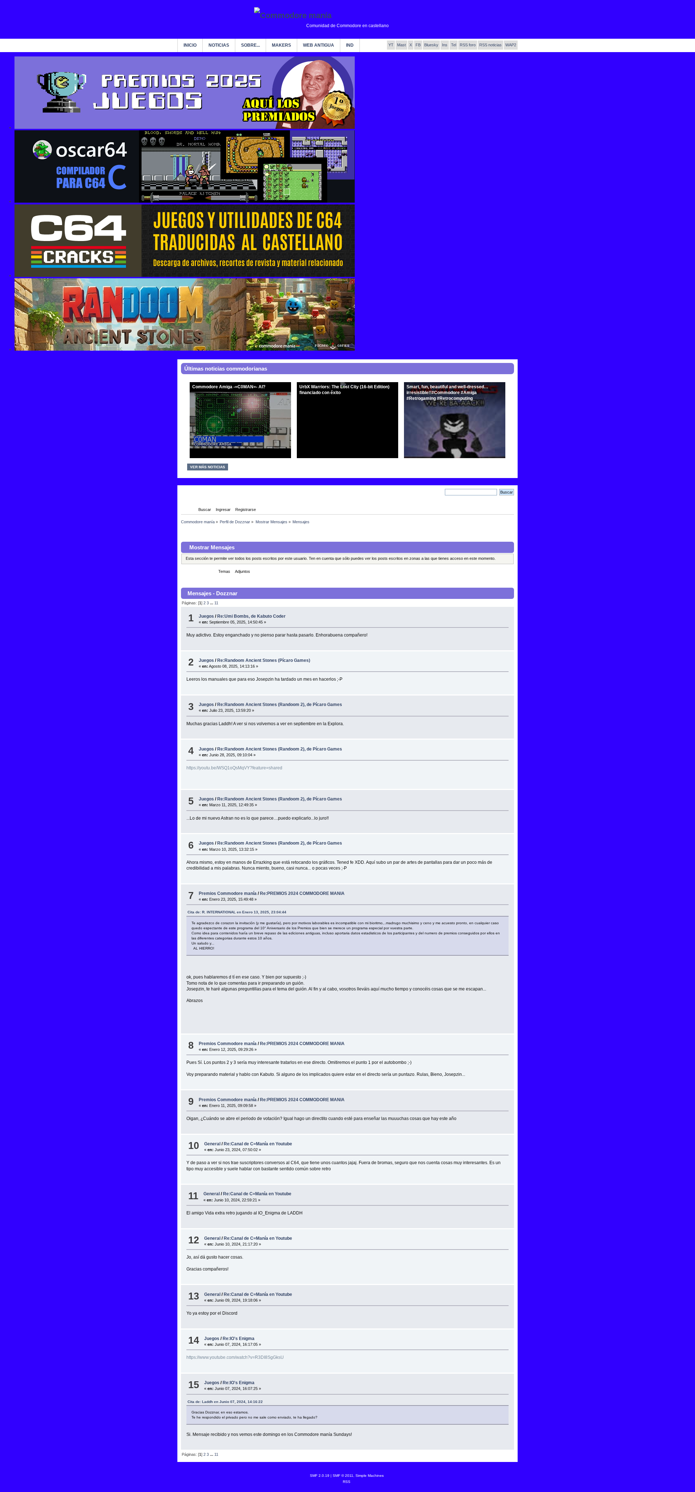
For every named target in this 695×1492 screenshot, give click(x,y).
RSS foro (468, 45)
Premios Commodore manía (228, 893)
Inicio (190, 45)
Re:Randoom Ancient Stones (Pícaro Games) (263, 660)
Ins (444, 45)
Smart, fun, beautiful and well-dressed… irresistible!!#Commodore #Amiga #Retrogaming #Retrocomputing (447, 392)
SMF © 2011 (343, 1476)
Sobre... (250, 45)
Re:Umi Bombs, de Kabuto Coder (251, 616)
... (212, 603)
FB (418, 45)
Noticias (218, 45)
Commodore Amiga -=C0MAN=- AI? (228, 386)
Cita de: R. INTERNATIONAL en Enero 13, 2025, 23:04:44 (237, 912)
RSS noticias (490, 45)
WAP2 (510, 45)
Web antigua (318, 45)
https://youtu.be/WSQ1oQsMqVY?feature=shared (234, 767)
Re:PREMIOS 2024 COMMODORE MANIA (302, 893)
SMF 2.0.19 (319, 1476)
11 (216, 603)
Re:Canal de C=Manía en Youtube (258, 1143)
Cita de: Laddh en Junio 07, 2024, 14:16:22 (225, 1402)
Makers (281, 45)
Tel (453, 45)
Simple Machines (369, 1476)
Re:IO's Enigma (238, 1338)
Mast (401, 45)
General (212, 1143)
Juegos (206, 616)
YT (390, 45)
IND (350, 45)
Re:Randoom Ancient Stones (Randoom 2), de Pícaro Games (279, 704)
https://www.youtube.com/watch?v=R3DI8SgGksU (235, 1357)
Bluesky (431, 45)
